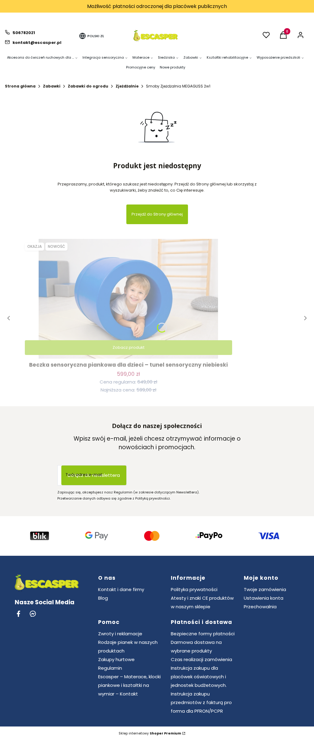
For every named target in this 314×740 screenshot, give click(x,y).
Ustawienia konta (263, 598)
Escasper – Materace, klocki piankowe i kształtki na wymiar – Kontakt (129, 685)
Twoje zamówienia (265, 589)
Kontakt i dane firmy (121, 589)
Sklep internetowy (150, 733)
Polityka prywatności (194, 589)
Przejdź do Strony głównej (157, 214)
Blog (103, 598)
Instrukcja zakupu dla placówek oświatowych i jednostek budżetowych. (199, 676)
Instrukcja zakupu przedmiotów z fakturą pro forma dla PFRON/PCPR (201, 702)
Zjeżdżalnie (127, 86)
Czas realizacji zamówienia (201, 659)
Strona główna (20, 86)
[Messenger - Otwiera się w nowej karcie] (32, 613)
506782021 (24, 33)
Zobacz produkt (128, 347)
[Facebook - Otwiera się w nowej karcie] (18, 613)
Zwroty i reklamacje (120, 633)
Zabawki (51, 86)
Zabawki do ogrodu (88, 86)
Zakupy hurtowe (116, 659)
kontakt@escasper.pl (37, 42)
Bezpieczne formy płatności (203, 633)
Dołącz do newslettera (94, 475)
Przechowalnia (260, 606)
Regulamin (110, 668)
